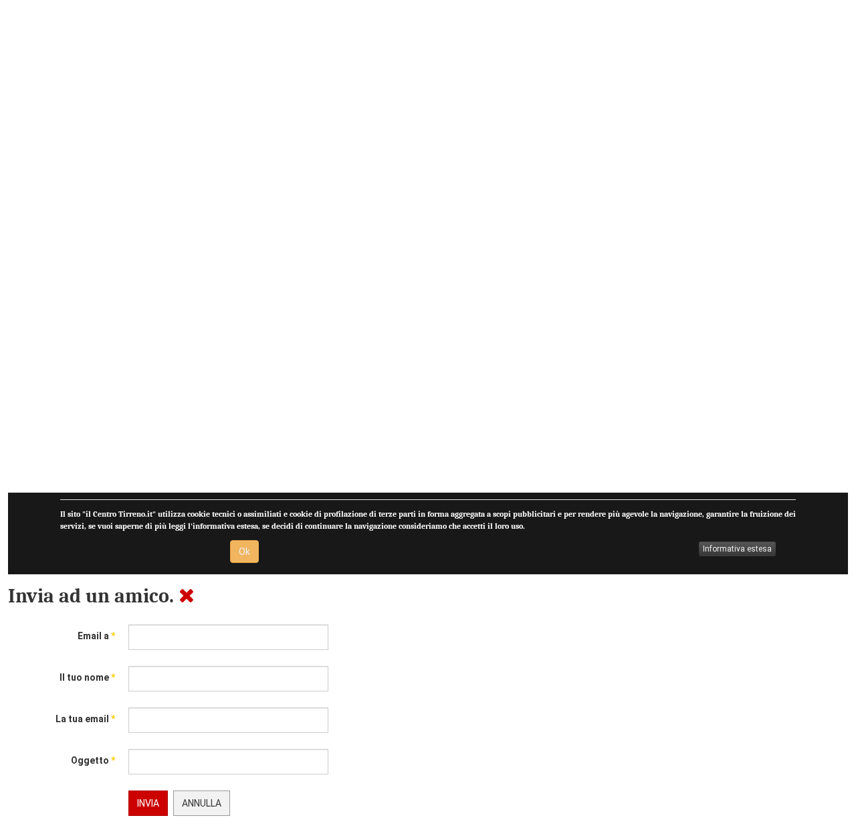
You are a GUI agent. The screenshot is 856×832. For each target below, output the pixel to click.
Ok (244, 551)
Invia (148, 803)
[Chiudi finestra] (187, 596)
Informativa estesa (737, 549)
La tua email (85, 719)
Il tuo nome (87, 677)
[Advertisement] (409, 250)
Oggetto (93, 760)
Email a (96, 636)
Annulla (201, 803)
